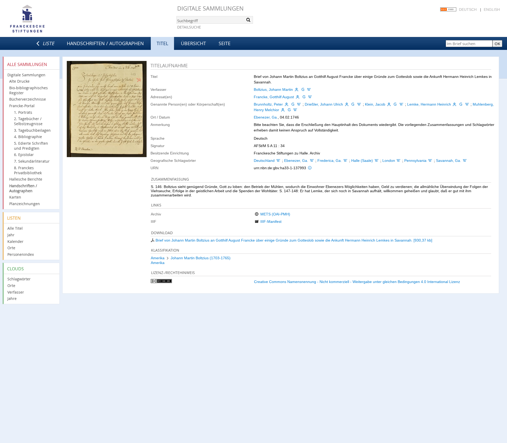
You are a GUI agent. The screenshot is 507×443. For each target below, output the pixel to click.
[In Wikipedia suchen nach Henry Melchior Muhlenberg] (295, 110)
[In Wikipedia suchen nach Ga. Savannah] (464, 160)
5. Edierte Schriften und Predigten (31, 146)
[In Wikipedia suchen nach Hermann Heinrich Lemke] (467, 104)
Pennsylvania (415, 160)
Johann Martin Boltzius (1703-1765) (201, 258)
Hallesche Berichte (25, 179)
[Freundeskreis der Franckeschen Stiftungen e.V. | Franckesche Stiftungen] (42, 19)
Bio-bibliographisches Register (28, 90)
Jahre (12, 298)
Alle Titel (15, 228)
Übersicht (193, 43)
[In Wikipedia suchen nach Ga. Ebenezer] (311, 160)
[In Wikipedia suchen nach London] (398, 160)
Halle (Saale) (362, 160)
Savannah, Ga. (448, 160)
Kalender (15, 241)
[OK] (248, 19)
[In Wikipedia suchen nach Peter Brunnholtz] (299, 104)
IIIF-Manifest (270, 221)
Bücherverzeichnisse (27, 99)
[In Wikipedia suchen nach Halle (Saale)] (376, 160)
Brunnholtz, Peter (268, 104)
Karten (15, 197)
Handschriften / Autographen (105, 43)
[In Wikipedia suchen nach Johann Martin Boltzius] (309, 89)
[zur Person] (296, 89)
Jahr (11, 234)
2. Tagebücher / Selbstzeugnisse (28, 121)
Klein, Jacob (375, 104)
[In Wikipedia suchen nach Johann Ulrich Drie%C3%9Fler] (359, 104)
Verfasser (15, 292)
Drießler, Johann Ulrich (324, 104)
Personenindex (20, 254)
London (388, 160)
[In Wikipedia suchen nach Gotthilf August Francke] (310, 97)
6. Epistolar (24, 154)
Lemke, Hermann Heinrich (429, 104)
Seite (225, 43)
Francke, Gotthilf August (274, 97)
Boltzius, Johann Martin (273, 89)
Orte (11, 247)
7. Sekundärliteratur (32, 161)
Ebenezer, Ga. (266, 117)
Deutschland (264, 160)
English (492, 9)
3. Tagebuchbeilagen (32, 130)
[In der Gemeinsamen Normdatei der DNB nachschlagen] (303, 89)
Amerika (158, 258)
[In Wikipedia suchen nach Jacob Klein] (401, 104)
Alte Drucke (19, 81)
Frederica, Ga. (329, 160)
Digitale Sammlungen (210, 8)
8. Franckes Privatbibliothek (28, 170)
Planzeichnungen (24, 203)
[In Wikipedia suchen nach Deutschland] (278, 160)
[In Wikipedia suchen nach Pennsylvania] (430, 160)
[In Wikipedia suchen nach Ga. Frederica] (345, 160)
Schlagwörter (19, 278)
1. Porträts (23, 112)
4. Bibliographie (28, 136)
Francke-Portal (22, 105)
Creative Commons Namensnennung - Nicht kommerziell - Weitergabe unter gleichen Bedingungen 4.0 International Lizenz (357, 282)
